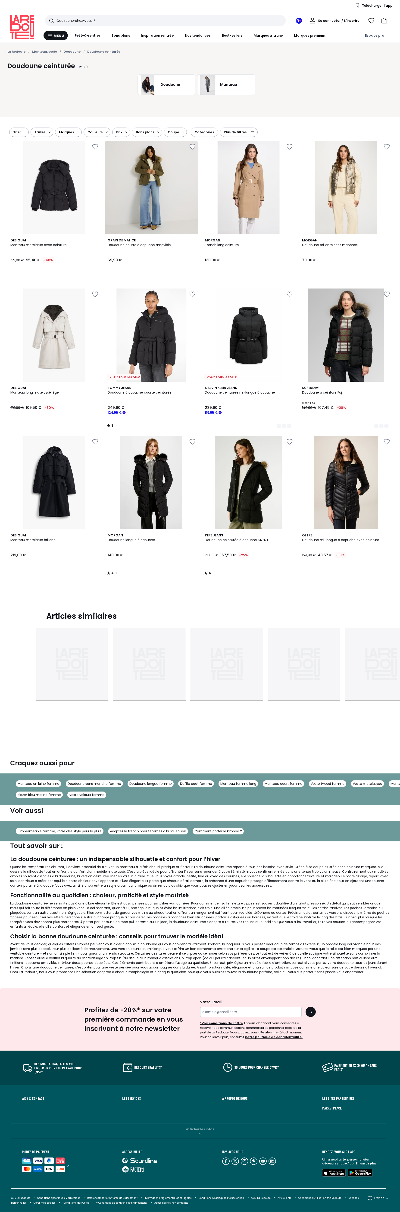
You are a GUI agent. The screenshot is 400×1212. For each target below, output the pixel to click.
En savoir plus (366, 1163)
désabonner (268, 1032)
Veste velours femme (86, 794)
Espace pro (374, 35)
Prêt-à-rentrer (87, 35)
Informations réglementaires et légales (168, 1198)
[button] (384, 20)
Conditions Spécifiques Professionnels (221, 1198)
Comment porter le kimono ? (218, 831)
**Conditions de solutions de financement (121, 1203)
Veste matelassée (367, 783)
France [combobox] (379, 1198)
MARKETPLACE (332, 1108)
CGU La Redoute (261, 1198)
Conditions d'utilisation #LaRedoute (319, 1198)
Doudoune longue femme (150, 783)
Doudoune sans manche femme (94, 783)
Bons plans (121, 35)
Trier (17, 132)
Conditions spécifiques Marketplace (58, 1198)
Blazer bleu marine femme (39, 794)
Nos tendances (198, 35)
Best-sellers (232, 35)
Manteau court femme (283, 783)
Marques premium (309, 35)
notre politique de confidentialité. (274, 1037)
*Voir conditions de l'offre (221, 1023)
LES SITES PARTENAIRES (338, 1098)
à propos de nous (234, 1098)
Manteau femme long (238, 783)
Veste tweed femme (327, 783)
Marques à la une (268, 35)
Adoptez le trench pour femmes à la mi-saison (148, 831)
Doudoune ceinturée (103, 51)
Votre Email (211, 1002)
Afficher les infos (200, 1129)
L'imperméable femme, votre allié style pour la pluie (60, 831)
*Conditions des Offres (75, 1203)
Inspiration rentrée (157, 35)
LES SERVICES (131, 1098)
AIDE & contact (33, 1098)
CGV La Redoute (20, 1198)
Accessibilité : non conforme (171, 1203)
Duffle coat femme (196, 783)
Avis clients (284, 1198)
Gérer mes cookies (45, 1203)
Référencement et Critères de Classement (112, 1198)
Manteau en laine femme (38, 783)
